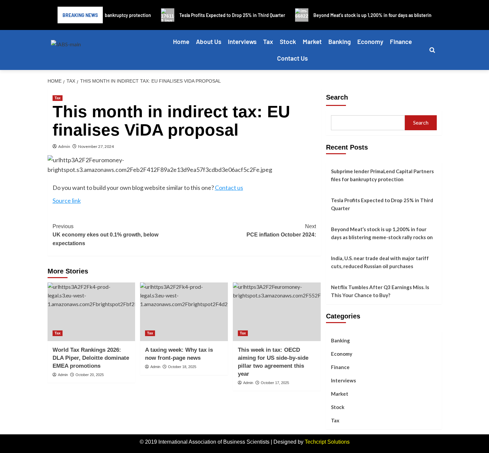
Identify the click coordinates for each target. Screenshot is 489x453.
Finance (401, 41)
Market (312, 41)
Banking (339, 41)
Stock (288, 41)
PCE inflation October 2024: (281, 231)
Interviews (242, 41)
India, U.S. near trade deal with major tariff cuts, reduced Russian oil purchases (380, 262)
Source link (67, 200)
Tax (268, 41)
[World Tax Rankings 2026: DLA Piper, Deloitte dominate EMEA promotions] (91, 311)
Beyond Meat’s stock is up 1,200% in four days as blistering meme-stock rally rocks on (382, 233)
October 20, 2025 (90, 375)
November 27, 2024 (96, 146)
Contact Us (292, 58)
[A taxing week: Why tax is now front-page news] (184, 311)
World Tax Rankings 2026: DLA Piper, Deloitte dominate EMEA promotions (91, 358)
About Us (208, 41)
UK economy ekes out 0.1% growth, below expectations (105, 235)
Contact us (229, 187)
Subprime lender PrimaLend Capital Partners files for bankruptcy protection (382, 175)
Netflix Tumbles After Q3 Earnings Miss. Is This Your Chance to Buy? (380, 291)
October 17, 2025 (275, 383)
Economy (370, 41)
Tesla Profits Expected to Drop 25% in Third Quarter (382, 204)
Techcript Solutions (327, 442)
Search (337, 97)
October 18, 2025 (182, 367)
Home (181, 41)
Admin (64, 146)
